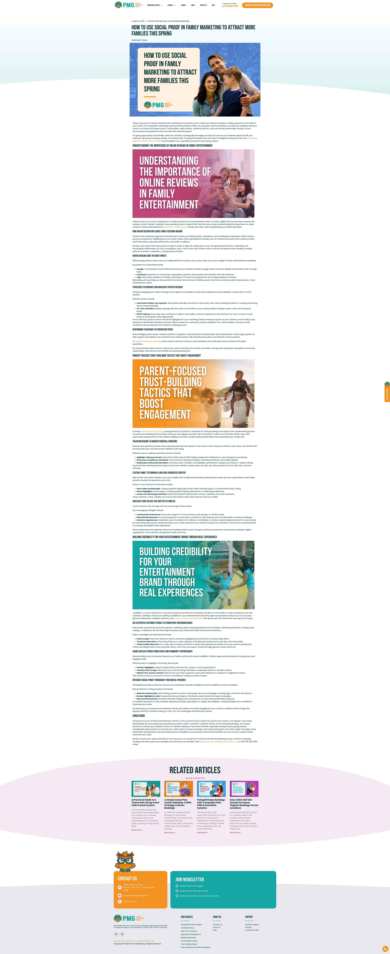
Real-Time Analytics (189, 931)
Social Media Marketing (178, 21)
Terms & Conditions (136, 941)
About (193, 5)
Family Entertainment (157, 21)
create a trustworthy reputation (188, 618)
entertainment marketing (151, 431)
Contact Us (203, 5)
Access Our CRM (251, 930)
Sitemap (150, 941)
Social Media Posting (189, 941)
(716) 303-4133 (129, 901)
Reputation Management (191, 934)
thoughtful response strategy (147, 341)
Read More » (137, 830)
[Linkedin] (122, 934)
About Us (216, 927)
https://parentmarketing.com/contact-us (218, 741)
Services (170, 5)
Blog (213, 5)
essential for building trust (175, 227)
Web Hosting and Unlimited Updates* (196, 947)
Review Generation (188, 937)
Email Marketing (187, 928)
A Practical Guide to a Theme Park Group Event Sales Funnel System (145, 802)
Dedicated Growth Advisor (191, 924)
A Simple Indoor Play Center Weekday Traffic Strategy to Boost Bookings (178, 803)
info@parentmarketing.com (135, 895)
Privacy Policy (120, 941)
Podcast (183, 5)
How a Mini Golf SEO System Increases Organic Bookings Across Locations (244, 803)
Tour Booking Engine (189, 944)
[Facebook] (116, 934)
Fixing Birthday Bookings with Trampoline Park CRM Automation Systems (211, 803)
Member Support (252, 924)
